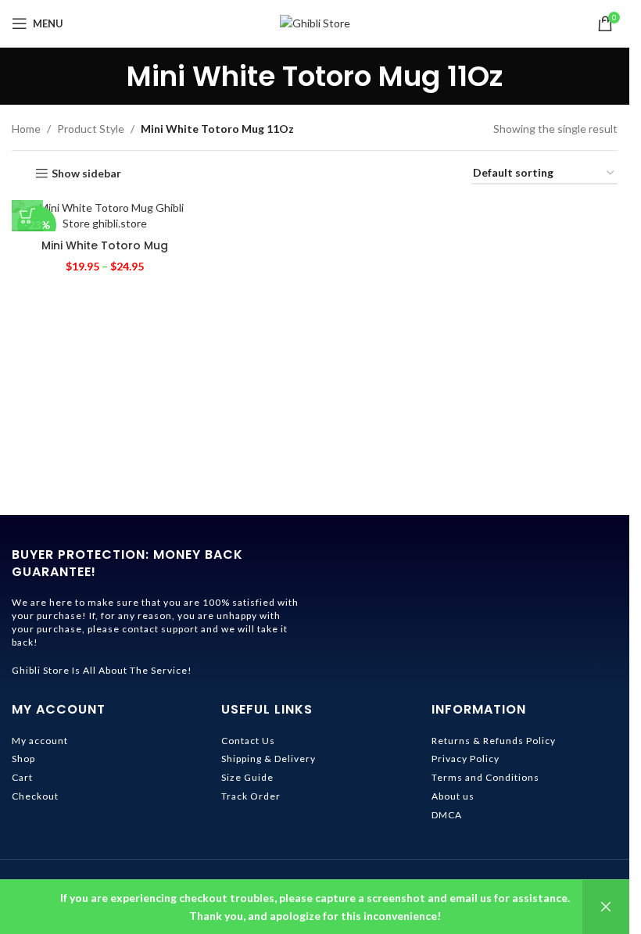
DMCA (447, 815)
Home (26, 128)
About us (453, 796)
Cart (22, 777)
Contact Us (248, 740)
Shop (23, 758)
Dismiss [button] (605, 907)
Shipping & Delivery (268, 758)
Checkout (35, 796)
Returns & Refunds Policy (494, 740)
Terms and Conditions (485, 777)
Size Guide (247, 777)
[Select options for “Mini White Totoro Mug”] (27, 215)
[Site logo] (315, 22)
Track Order (251, 796)
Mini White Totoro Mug (104, 245)
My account (40, 740)
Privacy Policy (466, 758)
